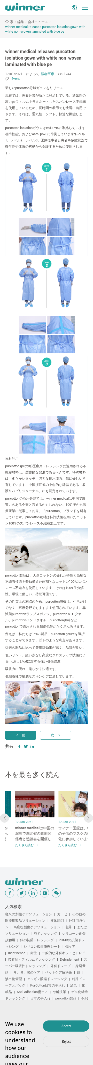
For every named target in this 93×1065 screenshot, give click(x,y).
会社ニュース (38, 22)
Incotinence (16, 953)
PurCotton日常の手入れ (47, 985)
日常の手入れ (40, 998)
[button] (4, 818)
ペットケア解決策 (58, 972)
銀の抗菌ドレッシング (37, 940)
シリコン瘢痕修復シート (42, 946)
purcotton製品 (65, 998)
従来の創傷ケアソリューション (28, 914)
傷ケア (70, 946)
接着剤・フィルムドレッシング (31, 959)
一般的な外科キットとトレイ (64, 953)
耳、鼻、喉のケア (26, 972)
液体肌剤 (57, 921)
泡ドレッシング (45, 934)
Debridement (69, 959)
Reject (66, 1042)
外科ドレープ (60, 966)
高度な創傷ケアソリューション (36, 927)
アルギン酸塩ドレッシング (47, 979)
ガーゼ (62, 914)
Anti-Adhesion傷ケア (32, 992)
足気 (73, 985)
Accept (66, 1026)
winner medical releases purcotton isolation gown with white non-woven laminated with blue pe (45, 29)
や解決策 (59, 992)
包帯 (68, 927)
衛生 (33, 953)
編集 (20, 22)
